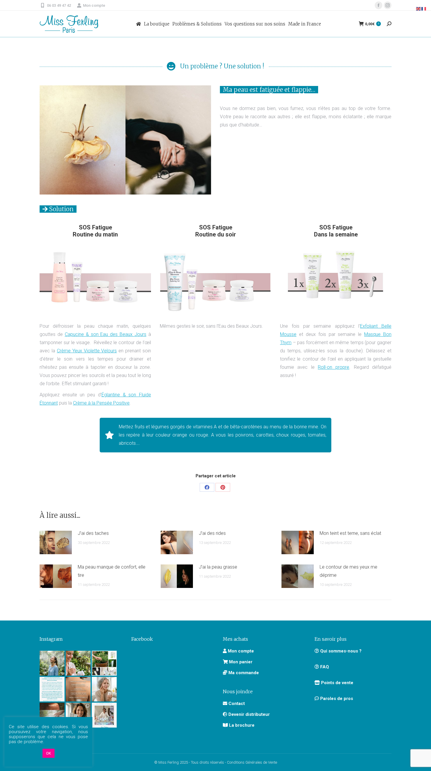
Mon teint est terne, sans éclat (350, 533)
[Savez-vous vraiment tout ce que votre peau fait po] (78, 689)
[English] (418, 8)
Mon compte (94, 5)
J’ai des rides (212, 533)
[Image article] (56, 542)
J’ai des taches (93, 533)
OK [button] (48, 753)
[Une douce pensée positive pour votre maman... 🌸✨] (78, 663)
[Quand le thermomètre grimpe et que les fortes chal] (52, 663)
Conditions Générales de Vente (252, 762)
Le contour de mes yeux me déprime (348, 571)
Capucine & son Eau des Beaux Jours (105, 334)
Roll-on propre (333, 367)
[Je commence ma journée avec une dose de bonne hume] (104, 689)
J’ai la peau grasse (218, 567)
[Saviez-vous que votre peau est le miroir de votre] (52, 715)
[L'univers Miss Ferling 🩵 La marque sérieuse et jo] (52, 689)
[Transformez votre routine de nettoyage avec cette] (78, 715)
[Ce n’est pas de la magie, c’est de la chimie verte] (104, 715)
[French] (424, 8)
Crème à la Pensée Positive (101, 403)
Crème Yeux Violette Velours (87, 351)
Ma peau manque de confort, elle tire (111, 571)
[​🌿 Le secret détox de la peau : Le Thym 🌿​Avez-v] (104, 663)
